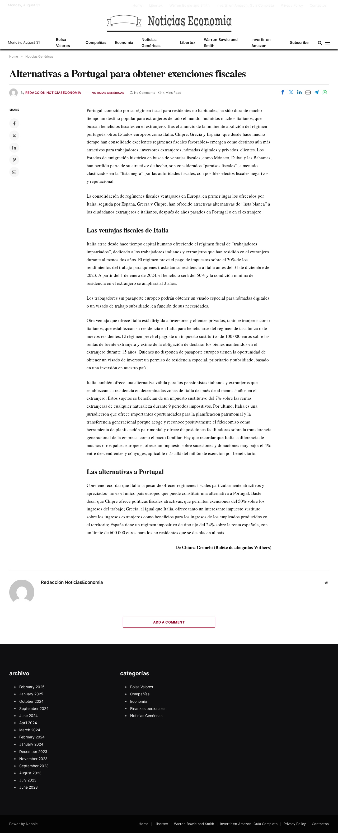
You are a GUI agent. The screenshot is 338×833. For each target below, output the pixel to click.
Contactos (318, 5)
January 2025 (31, 694)
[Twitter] (14, 136)
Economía (124, 42)
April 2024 (28, 722)
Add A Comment (169, 622)
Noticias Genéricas (151, 42)
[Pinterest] (14, 160)
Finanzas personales (147, 708)
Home (137, 5)
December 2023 (33, 751)
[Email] (14, 172)
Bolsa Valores (63, 42)
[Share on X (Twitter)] (291, 92)
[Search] (320, 43)
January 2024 (31, 744)
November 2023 (33, 758)
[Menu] (327, 43)
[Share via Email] (308, 92)
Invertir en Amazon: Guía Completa (245, 5)
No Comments (144, 93)
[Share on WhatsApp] (325, 92)
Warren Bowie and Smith (190, 5)
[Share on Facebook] (283, 92)
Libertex (156, 5)
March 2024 (29, 730)
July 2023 (27, 780)
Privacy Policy (292, 5)
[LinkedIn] (14, 148)
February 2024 (32, 737)
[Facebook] (14, 123)
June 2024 (28, 715)
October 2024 (31, 701)
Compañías (96, 42)
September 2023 (34, 766)
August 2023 (30, 773)
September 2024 (34, 708)
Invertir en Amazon (261, 42)
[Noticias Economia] (168, 23)
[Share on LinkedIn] (299, 92)
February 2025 (32, 687)
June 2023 (28, 787)
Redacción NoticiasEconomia (53, 93)
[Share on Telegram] (316, 92)
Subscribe (299, 42)
